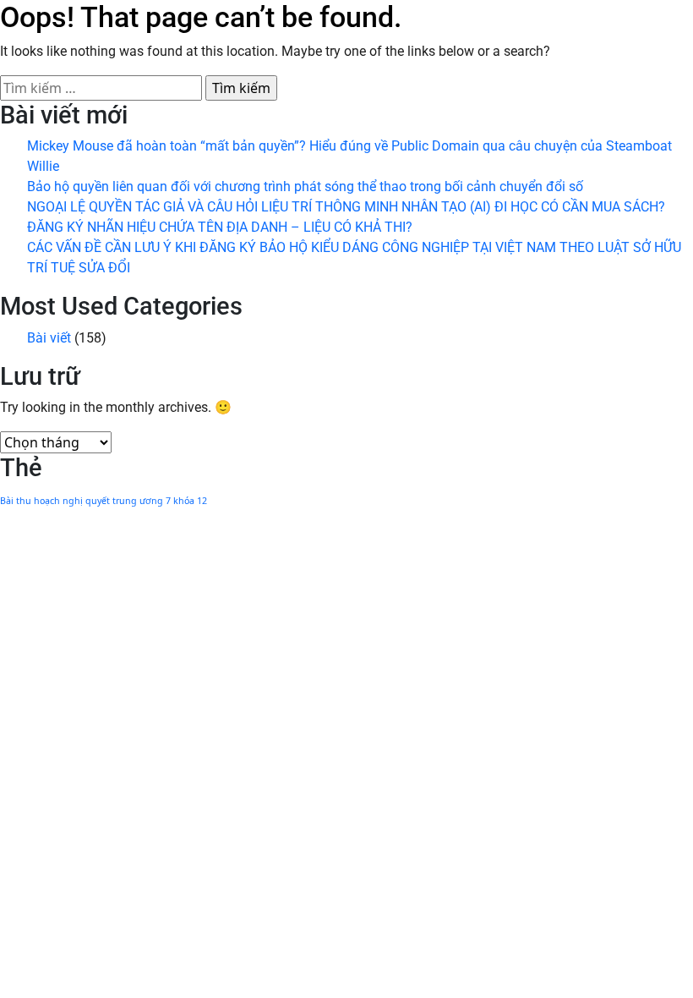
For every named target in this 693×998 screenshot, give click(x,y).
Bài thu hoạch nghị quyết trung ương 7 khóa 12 (103, 501)
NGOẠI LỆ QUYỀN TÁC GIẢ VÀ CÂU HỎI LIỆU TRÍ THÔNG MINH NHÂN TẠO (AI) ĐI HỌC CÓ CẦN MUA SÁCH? (346, 207)
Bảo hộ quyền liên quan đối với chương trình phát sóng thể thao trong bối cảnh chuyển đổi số (305, 186)
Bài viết (49, 338)
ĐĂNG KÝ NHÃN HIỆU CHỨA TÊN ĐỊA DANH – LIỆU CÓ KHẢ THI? (219, 227)
